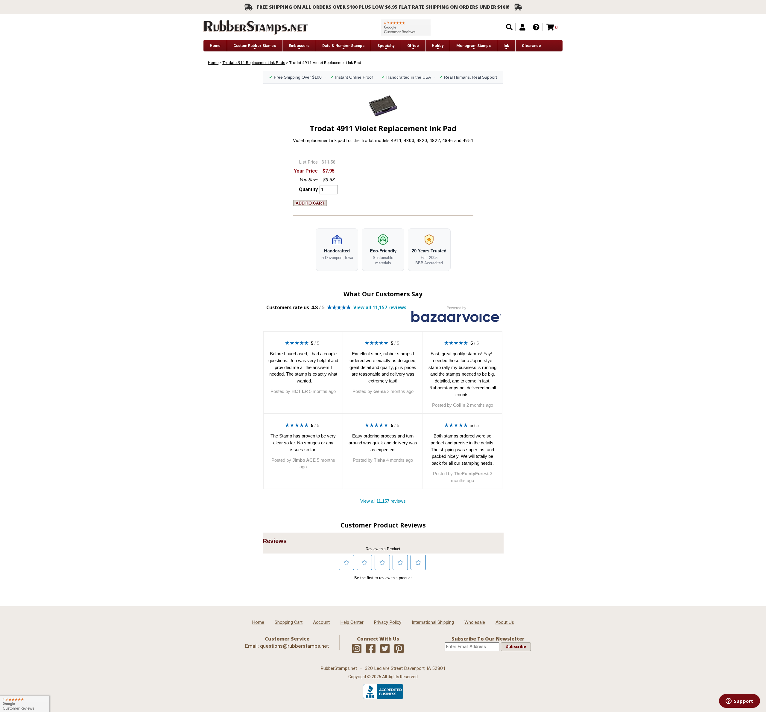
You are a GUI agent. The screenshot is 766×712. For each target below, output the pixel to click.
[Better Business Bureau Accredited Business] (383, 697)
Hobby (437, 45)
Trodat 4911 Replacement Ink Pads (253, 62)
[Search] (509, 27)
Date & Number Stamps (343, 45)
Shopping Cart (289, 622)
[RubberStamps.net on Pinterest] (399, 649)
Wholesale (474, 622)
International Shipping (433, 622)
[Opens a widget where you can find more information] (739, 701)
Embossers (299, 45)
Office (413, 45)
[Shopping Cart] (550, 27)
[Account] (522, 27)
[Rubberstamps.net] (255, 27)
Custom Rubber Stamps (254, 45)
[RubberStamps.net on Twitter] (385, 649)
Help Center (352, 622)
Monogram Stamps (473, 45)
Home (215, 45)
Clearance (531, 45)
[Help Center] (536, 27)
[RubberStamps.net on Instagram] (356, 649)
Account (321, 622)
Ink (506, 45)
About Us (505, 622)
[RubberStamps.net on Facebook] (371, 649)
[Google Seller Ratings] (406, 27)
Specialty (385, 45)
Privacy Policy (387, 622)
